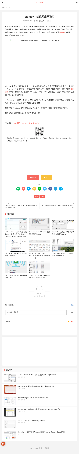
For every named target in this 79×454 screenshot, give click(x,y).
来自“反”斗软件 (34, 123)
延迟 (36, 196)
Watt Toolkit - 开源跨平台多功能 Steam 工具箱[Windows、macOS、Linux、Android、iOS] (16, 234)
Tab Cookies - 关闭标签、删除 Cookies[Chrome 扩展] (57, 207)
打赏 (46, 177)
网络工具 (4, 7)
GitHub (24, 123)
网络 (42, 196)
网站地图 (47, 448)
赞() (33, 177)
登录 (72, 305)
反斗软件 (39, 2)
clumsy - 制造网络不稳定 (39, 16)
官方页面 (16, 123)
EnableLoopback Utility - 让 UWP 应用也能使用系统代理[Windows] (39, 256)
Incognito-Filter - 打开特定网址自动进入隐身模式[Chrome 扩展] (21, 207)
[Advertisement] (39, 159)
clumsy (62, 32)
